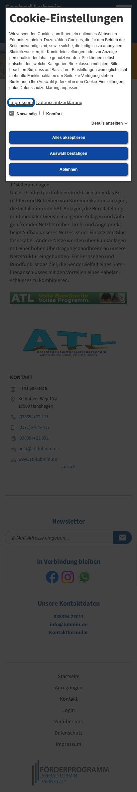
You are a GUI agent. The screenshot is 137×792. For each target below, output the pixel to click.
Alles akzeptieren (68, 137)
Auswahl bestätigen (68, 153)
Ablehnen (68, 169)
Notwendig (27, 114)
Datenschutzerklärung (59, 102)
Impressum (21, 102)
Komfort (53, 114)
